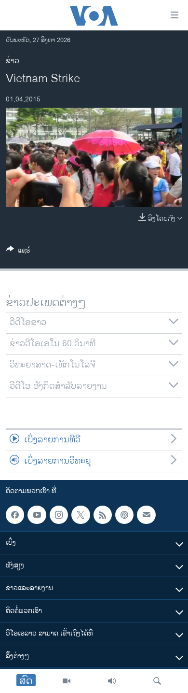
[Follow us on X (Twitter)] (80, 515)
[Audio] (111, 681)
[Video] (66, 681)
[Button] (18, 252)
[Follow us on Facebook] (15, 515)
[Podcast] (124, 515)
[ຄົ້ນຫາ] (157, 681)
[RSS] (103, 515)
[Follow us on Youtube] (36, 515)
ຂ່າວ (12, 61)
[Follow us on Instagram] (59, 515)
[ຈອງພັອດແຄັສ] (146, 515)
